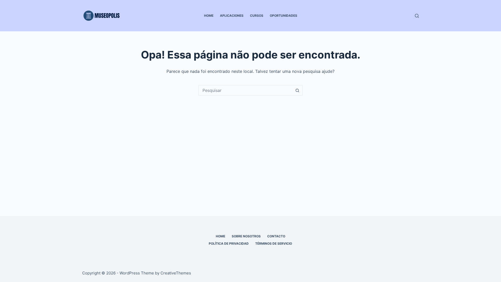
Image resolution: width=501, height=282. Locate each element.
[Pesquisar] (417, 16)
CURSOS (256, 15)
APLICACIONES (231, 15)
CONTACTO (276, 236)
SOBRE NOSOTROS (246, 236)
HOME (208, 15)
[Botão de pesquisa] (297, 90)
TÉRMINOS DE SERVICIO (273, 243)
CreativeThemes (175, 273)
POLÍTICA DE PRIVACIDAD (229, 243)
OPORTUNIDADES (283, 15)
